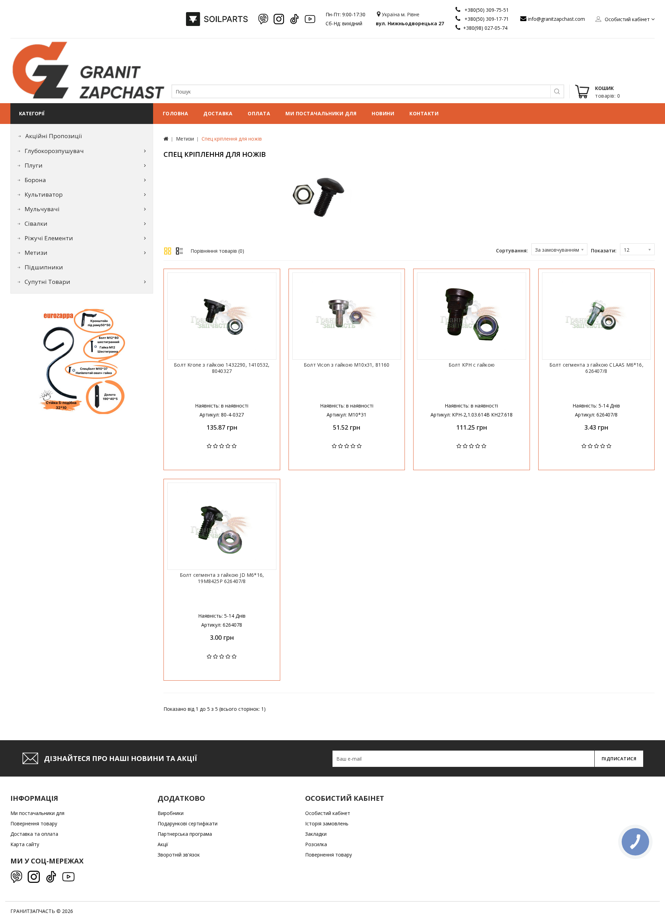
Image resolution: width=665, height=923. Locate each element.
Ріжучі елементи (49, 238)
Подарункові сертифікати (188, 823)
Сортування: (512, 250)
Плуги (34, 165)
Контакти (423, 113)
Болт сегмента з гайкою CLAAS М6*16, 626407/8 (596, 368)
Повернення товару (33, 823)
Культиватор (44, 194)
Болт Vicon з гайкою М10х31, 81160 (347, 365)
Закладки (316, 834)
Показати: (604, 250)
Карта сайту (24, 844)
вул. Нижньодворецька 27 (410, 23)
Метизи (36, 253)
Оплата (259, 113)
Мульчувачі (42, 209)
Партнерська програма (185, 834)
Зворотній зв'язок (179, 854)
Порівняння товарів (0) (217, 251)
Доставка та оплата (34, 834)
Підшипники (44, 267)
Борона (35, 180)
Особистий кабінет (327, 813)
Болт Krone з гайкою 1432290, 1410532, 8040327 (221, 368)
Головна (175, 113)
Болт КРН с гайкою (472, 365)
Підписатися (619, 758)
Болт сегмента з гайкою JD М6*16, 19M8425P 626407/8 (222, 578)
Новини (383, 113)
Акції (163, 844)
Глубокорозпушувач (54, 151)
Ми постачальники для (320, 113)
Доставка (217, 113)
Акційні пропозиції (53, 136)
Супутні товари (47, 282)
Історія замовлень (326, 823)
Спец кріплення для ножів (232, 138)
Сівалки (36, 223)
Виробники (171, 813)
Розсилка (316, 844)
